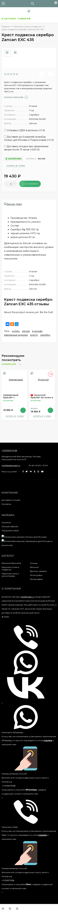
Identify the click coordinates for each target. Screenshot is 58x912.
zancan (26, 331)
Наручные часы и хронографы (10, 574)
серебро (45, 335)
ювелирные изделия (16, 335)
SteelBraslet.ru (27, 597)
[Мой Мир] (17, 324)
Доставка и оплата (11, 500)
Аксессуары (36, 575)
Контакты (6, 504)
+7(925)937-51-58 (9, 450)
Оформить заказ (10, 530)
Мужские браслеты (11, 563)
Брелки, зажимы (38, 571)
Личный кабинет (10, 526)
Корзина (6, 522)
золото (34, 335)
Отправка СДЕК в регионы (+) (25, 130)
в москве (37, 331)
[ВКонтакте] (8, 324)
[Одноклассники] (12, 324)
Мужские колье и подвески (10, 568)
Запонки (34, 567)
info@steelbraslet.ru (11, 465)
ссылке (48, 740)
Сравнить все (9, 364)
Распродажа (36, 579)
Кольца (33, 563)
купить (16, 331)
